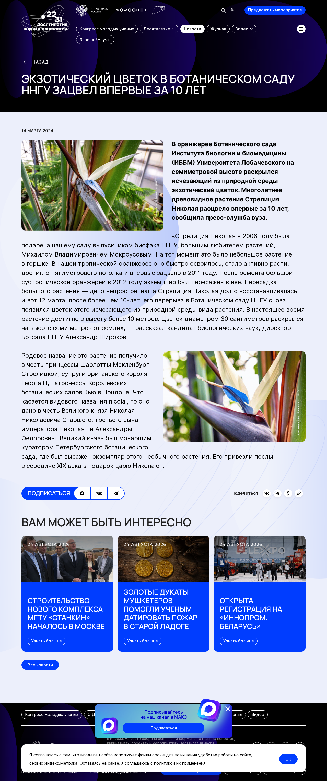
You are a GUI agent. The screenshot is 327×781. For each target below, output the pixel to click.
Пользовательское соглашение (49, 772)
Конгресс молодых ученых (51, 714)
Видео (257, 714)
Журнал (234, 714)
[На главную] (45, 24)
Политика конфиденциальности (118, 772)
